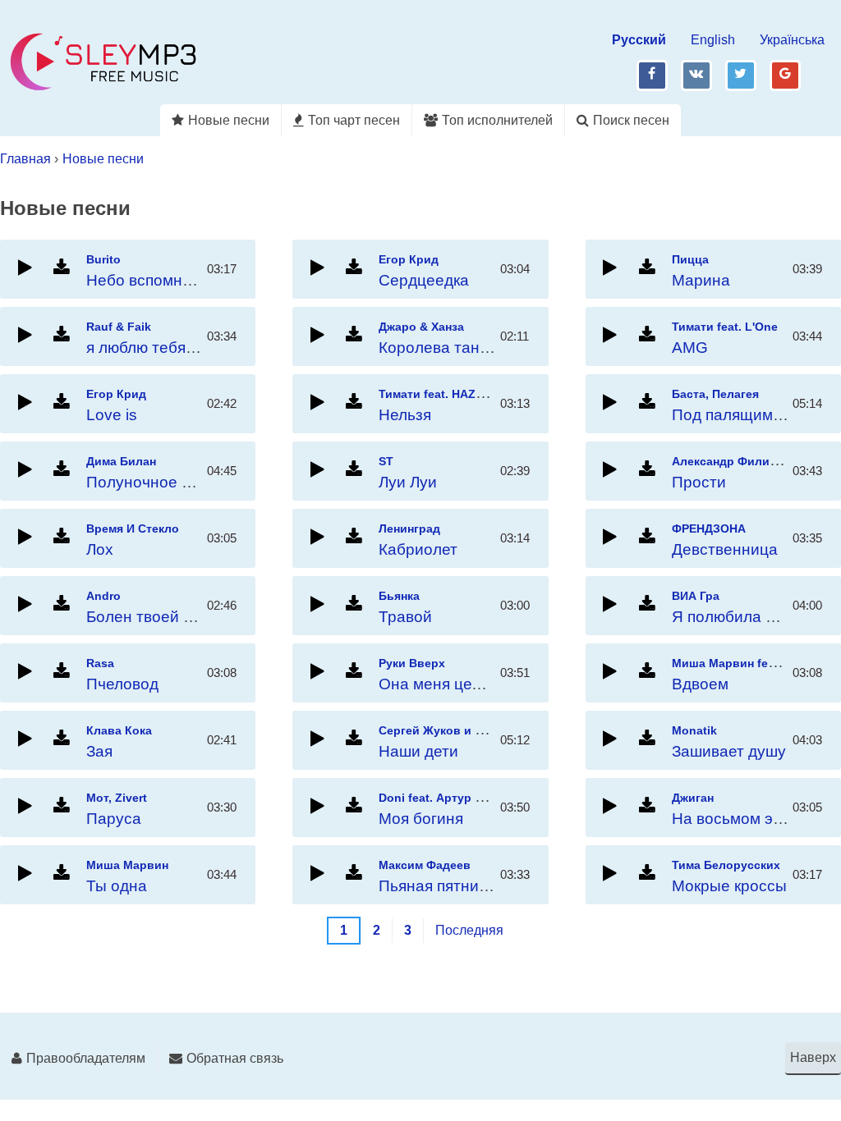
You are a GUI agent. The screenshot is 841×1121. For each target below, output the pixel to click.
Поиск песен (631, 120)
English (713, 40)
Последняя (469, 930)
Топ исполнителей (497, 120)
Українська (792, 40)
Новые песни (228, 120)
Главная (25, 159)
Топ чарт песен (354, 120)
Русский (639, 40)
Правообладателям (85, 1058)
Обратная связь (234, 1058)
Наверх (813, 1057)
